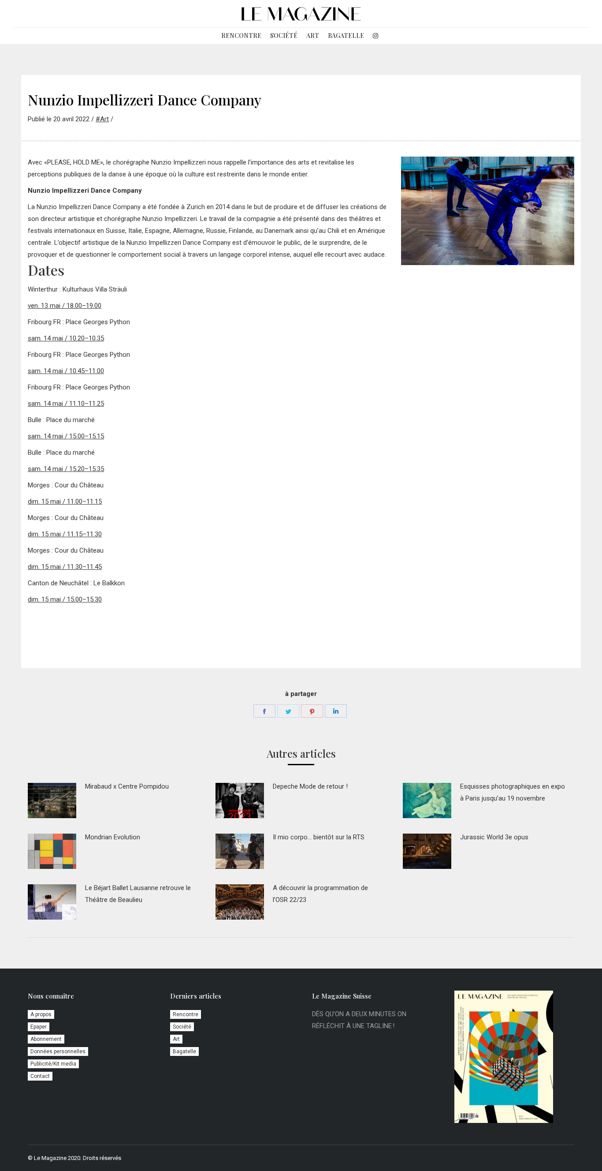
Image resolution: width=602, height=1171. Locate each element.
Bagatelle (184, 1051)
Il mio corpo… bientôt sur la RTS (318, 837)
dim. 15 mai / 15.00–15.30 (65, 599)
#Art (102, 119)
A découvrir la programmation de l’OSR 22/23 (320, 894)
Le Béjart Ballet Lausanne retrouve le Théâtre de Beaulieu (138, 894)
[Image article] (52, 800)
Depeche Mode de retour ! (310, 786)
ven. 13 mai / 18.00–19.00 (64, 306)
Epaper (38, 1027)
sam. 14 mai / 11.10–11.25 (66, 404)
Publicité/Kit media (53, 1064)
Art (176, 1039)
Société (182, 1027)
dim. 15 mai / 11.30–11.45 (65, 567)
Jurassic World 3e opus (494, 837)
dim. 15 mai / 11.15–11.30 (65, 534)
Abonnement (46, 1039)
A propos (41, 1014)
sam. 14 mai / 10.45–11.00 (66, 371)
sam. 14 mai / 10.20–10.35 (66, 338)
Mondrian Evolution (112, 837)
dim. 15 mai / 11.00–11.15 (65, 501)
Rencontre (185, 1014)
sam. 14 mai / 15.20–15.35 (66, 469)
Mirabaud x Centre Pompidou (127, 786)
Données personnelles (57, 1051)
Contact (40, 1076)
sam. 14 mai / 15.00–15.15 (66, 436)
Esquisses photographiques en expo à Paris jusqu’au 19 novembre (512, 792)
